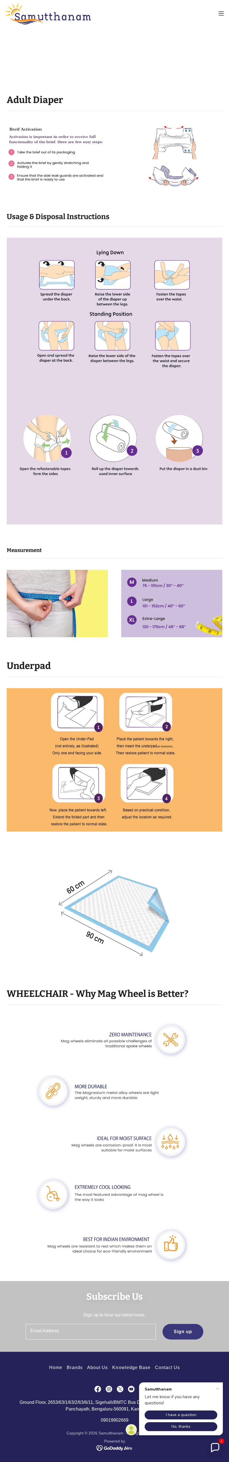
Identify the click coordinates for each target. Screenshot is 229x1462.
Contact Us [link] (167, 1367)
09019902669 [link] (114, 1420)
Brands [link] (75, 1367)
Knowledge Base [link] (131, 1367)
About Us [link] (97, 1367)
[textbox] (91, 1332)
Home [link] (55, 1367)
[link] (48, 13)
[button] (221, 13)
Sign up (183, 1331)
